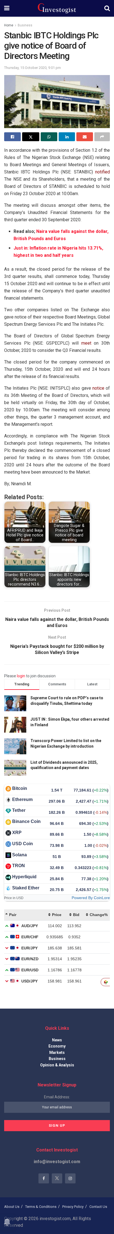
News (57, 1040)
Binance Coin (26, 821)
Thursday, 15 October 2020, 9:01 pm (32, 68)
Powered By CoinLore (91, 897)
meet (86, 343)
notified (102, 172)
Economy (57, 1046)
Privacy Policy (73, 1207)
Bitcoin (19, 788)
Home (8, 25)
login (21, 676)
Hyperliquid (24, 876)
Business (25, 25)
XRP (17, 832)
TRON (18, 865)
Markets (57, 1052)
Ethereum (22, 799)
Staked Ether (25, 887)
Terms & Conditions (40, 1207)
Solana (19, 854)
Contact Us (98, 1207)
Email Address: (57, 1097)
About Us (11, 1207)
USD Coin (22, 843)
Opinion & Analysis (57, 1065)
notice (98, 388)
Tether (18, 810)
